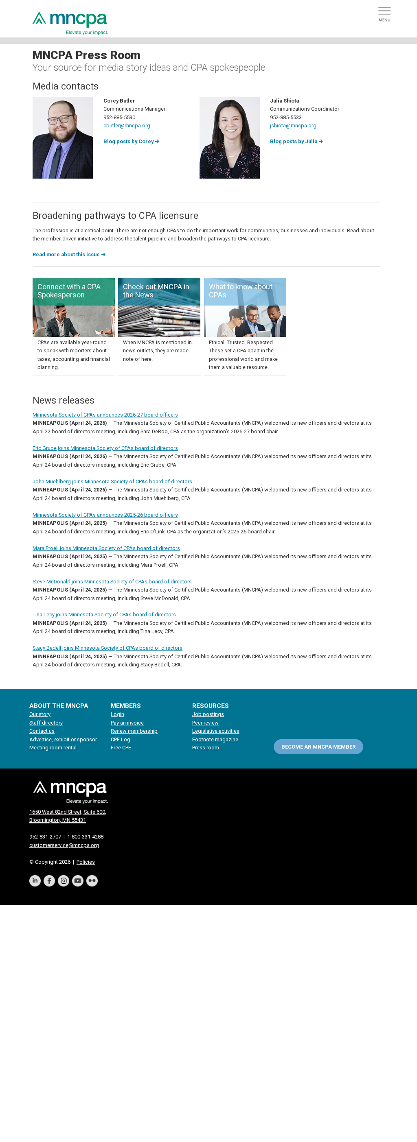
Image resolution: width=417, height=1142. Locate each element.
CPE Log (120, 739)
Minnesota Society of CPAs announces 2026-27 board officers (105, 415)
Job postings (208, 714)
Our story (39, 714)
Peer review (205, 723)
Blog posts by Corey (128, 141)
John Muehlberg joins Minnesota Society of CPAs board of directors (112, 481)
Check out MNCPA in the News (156, 290)
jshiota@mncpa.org (293, 125)
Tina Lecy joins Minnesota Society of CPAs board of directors (104, 614)
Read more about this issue (66, 254)
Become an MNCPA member (318, 747)
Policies (86, 862)
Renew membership (134, 731)
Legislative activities (215, 731)
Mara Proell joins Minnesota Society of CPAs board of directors (106, 548)
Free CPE (121, 748)
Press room (205, 748)
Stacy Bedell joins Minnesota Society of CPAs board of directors (107, 648)
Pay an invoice (127, 723)
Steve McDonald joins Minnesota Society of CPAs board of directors (112, 582)
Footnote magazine (215, 739)
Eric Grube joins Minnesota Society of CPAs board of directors (105, 448)
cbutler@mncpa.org (127, 125)
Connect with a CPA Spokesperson (69, 290)
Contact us (42, 731)
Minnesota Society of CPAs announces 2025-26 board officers (105, 515)
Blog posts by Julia (293, 141)
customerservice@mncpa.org (64, 845)
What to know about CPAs (240, 290)
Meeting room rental (53, 748)
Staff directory (46, 723)
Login (117, 714)
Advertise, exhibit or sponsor (63, 739)
